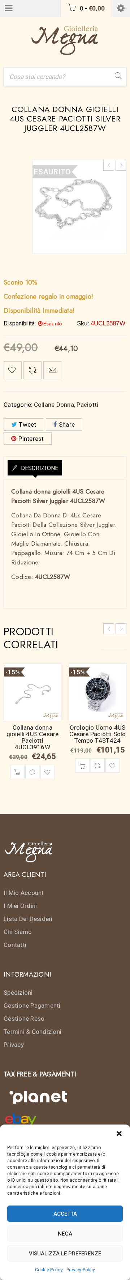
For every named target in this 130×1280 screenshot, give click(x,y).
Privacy (14, 1044)
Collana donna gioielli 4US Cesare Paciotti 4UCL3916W (32, 737)
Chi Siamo (18, 931)
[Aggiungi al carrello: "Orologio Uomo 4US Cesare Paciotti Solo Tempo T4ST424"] (82, 765)
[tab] (35, 467)
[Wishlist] (13, 370)
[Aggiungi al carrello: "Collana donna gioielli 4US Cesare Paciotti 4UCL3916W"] (17, 772)
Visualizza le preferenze (65, 1253)
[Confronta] (32, 772)
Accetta (65, 1214)
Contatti (15, 944)
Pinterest (31, 438)
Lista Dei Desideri (28, 918)
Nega (65, 1233)
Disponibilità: (20, 323)
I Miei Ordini (20, 905)
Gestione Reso (24, 1018)
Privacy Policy (80, 1269)
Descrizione (38, 468)
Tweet (27, 424)
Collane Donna (54, 404)
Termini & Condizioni (32, 1031)
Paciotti (87, 404)
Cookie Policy (49, 1269)
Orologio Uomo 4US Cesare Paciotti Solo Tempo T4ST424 (97, 734)
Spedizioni (18, 992)
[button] (119, 1133)
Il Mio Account (24, 892)
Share (67, 424)
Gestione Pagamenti (32, 1005)
